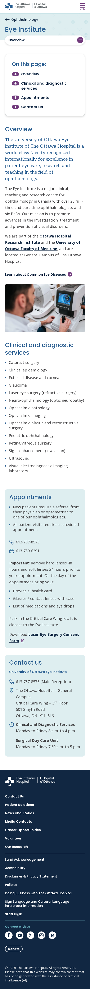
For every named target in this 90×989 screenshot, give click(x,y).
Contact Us (14, 796)
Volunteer (13, 838)
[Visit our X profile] (30, 935)
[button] (45, 40)
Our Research (16, 847)
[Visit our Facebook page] (9, 935)
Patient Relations (19, 805)
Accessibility (15, 868)
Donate (14, 949)
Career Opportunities (23, 830)
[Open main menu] (82, 6)
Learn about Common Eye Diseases (35, 274)
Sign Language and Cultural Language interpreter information (37, 904)
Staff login (13, 914)
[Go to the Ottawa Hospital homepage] (26, 6)
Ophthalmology (24, 20)
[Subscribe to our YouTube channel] (19, 935)
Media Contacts (18, 822)
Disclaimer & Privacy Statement (31, 876)
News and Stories (19, 813)
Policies (11, 885)
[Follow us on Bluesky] (52, 935)
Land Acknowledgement (24, 860)
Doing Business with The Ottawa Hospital (38, 893)
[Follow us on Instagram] (41, 935)
